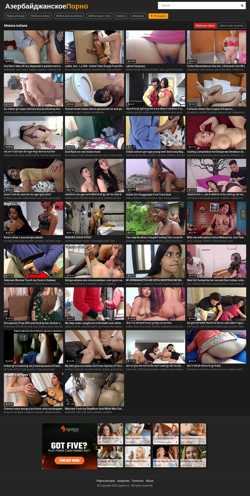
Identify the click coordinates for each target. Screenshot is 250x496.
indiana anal (11, 155)
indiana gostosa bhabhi (117, 198)
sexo (190, 240)
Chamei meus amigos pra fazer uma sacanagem (33, 408)
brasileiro (192, 112)
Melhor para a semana (69, 15)
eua (35, 326)
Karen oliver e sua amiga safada (23, 237)
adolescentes (52, 412)
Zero (112, 240)
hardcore (192, 369)
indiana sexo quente (173, 112)
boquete (86, 69)
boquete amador (13, 412)
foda (39, 369)
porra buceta (106, 326)
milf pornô (193, 326)
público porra (171, 240)
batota (98, 369)
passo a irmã (72, 326)
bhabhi (171, 155)
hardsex (161, 155)
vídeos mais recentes (231, 25)
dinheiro (235, 155)
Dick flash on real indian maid (82, 151)
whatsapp (96, 240)
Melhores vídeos (40, 15)
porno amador (134, 283)
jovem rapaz (82, 240)
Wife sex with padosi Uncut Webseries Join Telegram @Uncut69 (216, 237)
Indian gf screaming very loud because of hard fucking (33, 365)
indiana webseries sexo (165, 326)
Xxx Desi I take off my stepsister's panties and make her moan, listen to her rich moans (33, 66)
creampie (91, 283)
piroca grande (222, 155)
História (121, 15)
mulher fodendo (74, 369)
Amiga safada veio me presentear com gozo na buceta (94, 280)
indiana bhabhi (150, 69)
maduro (225, 198)
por (189, 283)
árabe (106, 369)
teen (67, 69)
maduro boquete (34, 412)
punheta (9, 283)
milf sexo (204, 369)
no (66, 155)
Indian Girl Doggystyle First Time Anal (148, 194)
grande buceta (174, 69)
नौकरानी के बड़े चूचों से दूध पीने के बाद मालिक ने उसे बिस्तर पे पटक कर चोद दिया (155, 108)
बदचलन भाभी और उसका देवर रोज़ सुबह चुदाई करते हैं (27, 194)
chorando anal (24, 326)
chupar (198, 240)
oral (100, 283)
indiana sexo (219, 240)
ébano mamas (154, 240)
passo (183, 326)
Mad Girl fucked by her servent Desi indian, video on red (216, 280)
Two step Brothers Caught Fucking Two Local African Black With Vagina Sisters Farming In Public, (155, 237)
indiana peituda (152, 112)
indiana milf (239, 112)
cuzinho (140, 240)
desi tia (180, 155)
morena (69, 240)
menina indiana (56, 69)
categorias (138, 15)
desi (162, 69)
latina (129, 69)
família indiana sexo (51, 155)
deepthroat (98, 69)
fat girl (137, 69)
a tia (230, 240)
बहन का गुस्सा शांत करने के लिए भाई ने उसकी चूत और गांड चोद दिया (155, 365)
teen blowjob (77, 283)
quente (191, 155)
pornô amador (223, 69)
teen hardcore (56, 112)
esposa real (224, 112)
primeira (152, 198)
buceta (8, 240)
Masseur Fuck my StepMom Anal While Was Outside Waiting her (94, 408)
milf (78, 412)
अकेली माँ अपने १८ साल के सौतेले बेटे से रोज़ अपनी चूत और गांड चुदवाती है (216, 194)
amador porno (162, 283)
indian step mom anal (35, 198)
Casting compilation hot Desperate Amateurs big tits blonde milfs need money (216, 151)
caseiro (87, 112)
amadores (98, 112)
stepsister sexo (12, 69)
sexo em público (24, 283)
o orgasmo (109, 283)
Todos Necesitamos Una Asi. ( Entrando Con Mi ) (216, 66)
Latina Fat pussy (135, 66)
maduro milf (234, 369)
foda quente (28, 369)
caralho (151, 155)
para (25, 69)
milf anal (192, 198)
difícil (17, 369)
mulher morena (208, 112)
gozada (130, 240)
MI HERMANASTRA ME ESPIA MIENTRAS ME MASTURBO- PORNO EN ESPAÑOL (155, 280)
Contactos (138, 480)
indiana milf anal (201, 283)
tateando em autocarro (47, 283)
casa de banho (89, 326)
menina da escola (136, 155)
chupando (193, 69)
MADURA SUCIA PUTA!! (78, 237)
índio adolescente (116, 69)
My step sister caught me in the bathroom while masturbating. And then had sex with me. (94, 323)
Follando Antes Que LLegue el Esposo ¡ (210, 108)
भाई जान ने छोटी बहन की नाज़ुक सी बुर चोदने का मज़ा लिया (29, 151)
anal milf (70, 412)
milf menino (207, 69)
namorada (49, 369)
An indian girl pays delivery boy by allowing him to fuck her (33, 108)
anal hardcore (220, 283)
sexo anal (234, 283)
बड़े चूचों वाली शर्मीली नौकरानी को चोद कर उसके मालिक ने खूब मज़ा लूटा (216, 323)
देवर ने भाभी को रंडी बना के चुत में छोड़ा (204, 365)
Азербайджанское (14, 6)
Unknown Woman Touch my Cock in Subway (29, 280)
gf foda (8, 369)
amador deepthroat (183, 283)
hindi (166, 198)
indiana (69, 112)
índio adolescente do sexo (93, 155)
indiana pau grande (226, 326)
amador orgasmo (56, 240)
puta (106, 240)
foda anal (9, 326)
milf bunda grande (208, 198)
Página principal (15, 15)
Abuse (150, 480)
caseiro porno (218, 369)
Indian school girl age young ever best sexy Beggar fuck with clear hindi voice (155, 151)
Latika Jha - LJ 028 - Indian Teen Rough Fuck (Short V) (94, 66)
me (67, 283)
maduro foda (238, 198)
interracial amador (23, 240)
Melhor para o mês (99, 15)
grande (98, 412)
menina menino (32, 112)
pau (79, 112)
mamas (75, 69)
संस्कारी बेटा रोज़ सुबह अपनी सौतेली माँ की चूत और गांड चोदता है (93, 194)
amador (175, 198)
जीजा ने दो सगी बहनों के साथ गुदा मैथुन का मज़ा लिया (148, 323)
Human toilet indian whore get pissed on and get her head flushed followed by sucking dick (94, 108)
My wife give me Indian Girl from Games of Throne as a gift (94, 365)
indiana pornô (134, 112)
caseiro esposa (37, 69)
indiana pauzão (13, 198)
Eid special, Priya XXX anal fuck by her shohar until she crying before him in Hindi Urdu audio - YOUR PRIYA (33, 323)
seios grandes (204, 155)
